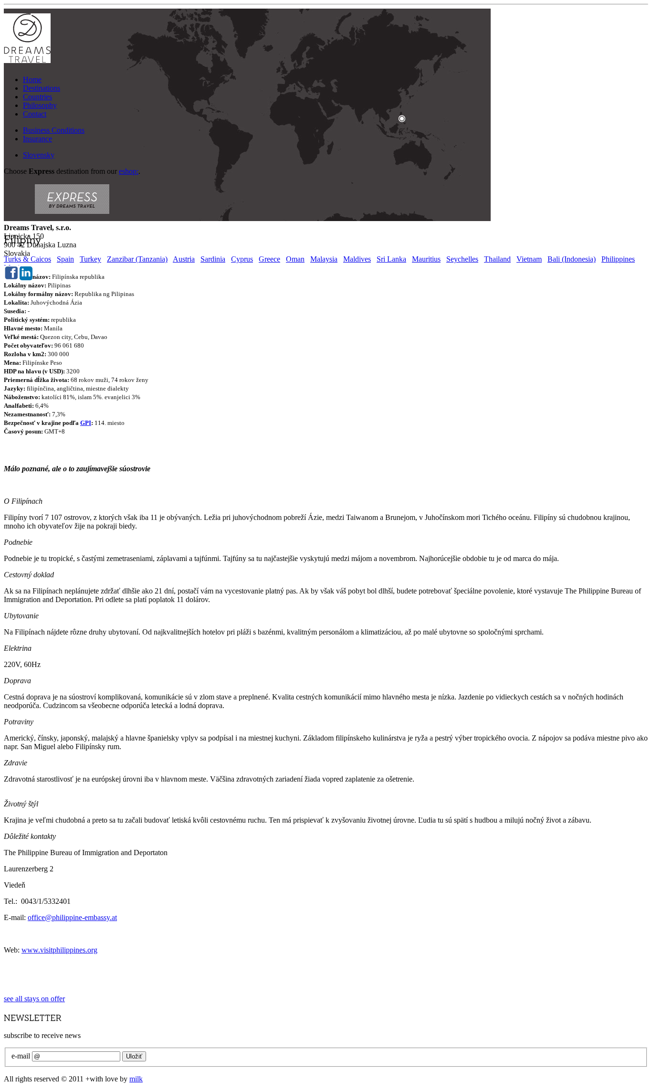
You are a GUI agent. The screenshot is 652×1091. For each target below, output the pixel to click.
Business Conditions (53, 130)
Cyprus (242, 259)
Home (32, 79)
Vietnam (529, 259)
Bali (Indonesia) (571, 259)
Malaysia (323, 259)
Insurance (37, 139)
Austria (184, 259)
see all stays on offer (34, 999)
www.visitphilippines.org (59, 950)
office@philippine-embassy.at (72, 917)
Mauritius (426, 259)
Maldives (357, 259)
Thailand (497, 259)
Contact (34, 114)
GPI (85, 422)
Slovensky (38, 155)
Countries (37, 97)
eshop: (128, 171)
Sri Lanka (391, 259)
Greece (269, 259)
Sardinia (212, 259)
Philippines (618, 259)
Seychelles (462, 259)
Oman (295, 259)
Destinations (41, 88)
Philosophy (40, 105)
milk (136, 1079)
